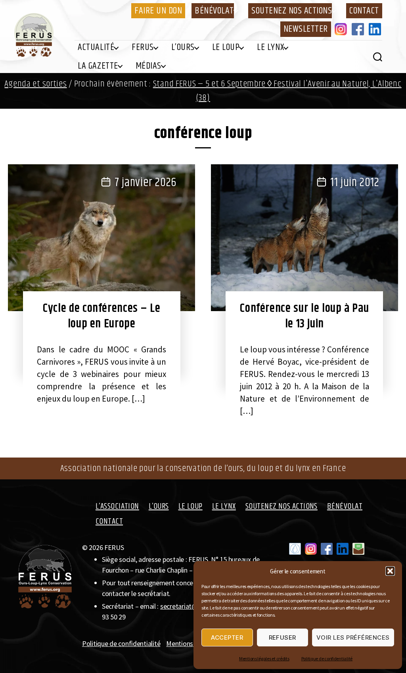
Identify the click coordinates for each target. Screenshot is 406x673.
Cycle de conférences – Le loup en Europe (101, 316)
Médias (148, 66)
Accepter (227, 637)
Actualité (96, 47)
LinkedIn (376, 29)
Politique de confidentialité (326, 658)
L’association (117, 506)
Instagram (342, 29)
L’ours (183, 47)
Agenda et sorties (35, 84)
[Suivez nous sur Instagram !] (311, 549)
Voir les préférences (353, 637)
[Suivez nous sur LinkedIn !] (343, 549)
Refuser (283, 637)
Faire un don (158, 11)
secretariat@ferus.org (192, 606)
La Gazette (98, 66)
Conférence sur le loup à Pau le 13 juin (304, 316)
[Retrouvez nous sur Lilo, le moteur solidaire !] (295, 549)
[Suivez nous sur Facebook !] (327, 549)
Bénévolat (214, 11)
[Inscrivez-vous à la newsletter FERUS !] (358, 549)
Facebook (359, 29)
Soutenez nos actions (291, 11)
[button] (390, 571)
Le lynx (270, 47)
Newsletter (305, 29)
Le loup (226, 47)
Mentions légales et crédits (264, 658)
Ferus (143, 47)
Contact (364, 11)
